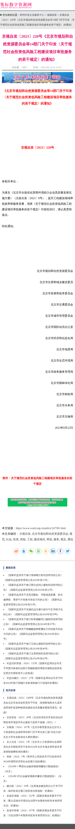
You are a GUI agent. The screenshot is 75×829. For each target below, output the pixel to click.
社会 (9, 539)
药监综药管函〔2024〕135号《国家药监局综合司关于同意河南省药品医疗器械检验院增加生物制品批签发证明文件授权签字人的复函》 (32, 668)
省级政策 (52, 15)
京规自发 (25, 533)
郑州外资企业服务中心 (32, 15)
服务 (56, 539)
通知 (70, 539)
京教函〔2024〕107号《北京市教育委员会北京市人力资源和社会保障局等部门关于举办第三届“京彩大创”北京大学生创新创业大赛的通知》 (32, 732)
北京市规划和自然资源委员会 (50, 533)
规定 (63, 539)
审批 (49, 539)
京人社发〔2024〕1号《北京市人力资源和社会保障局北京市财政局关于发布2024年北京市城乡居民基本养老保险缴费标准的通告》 (32, 747)
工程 (30, 539)
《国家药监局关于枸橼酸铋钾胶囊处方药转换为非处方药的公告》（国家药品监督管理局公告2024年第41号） (33, 634)
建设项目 (39, 539)
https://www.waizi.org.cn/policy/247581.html (41, 528)
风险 (23, 539)
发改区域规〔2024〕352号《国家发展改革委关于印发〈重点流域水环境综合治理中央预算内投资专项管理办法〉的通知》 (32, 801)
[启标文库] (37, 82)
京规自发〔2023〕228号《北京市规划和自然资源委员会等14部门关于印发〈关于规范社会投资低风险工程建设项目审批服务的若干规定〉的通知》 (37, 20)
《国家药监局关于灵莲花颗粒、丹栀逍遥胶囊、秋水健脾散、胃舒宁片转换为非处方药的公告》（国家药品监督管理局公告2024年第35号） (33, 599)
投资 (16, 539)
